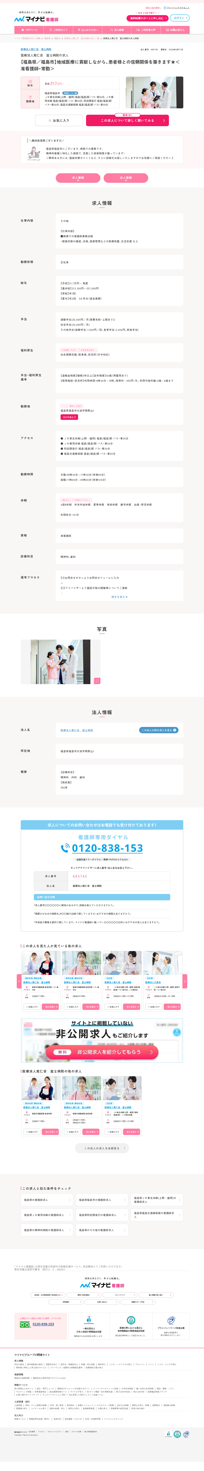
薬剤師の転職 (169, 1405)
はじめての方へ (89, 29)
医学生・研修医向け (69, 1364)
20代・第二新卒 (57, 1405)
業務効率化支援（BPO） (39, 1419)
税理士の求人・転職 (140, 1405)
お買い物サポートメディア (27, 1395)
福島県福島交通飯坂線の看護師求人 (154, 1215)
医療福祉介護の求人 (94, 1367)
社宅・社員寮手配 (93, 1419)
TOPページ (31, 29)
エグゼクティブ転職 (105, 1405)
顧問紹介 (156, 1405)
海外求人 (102, 1364)
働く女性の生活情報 (144, 1388)
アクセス (41, 1431)
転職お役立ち (177, 29)
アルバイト (140, 1364)
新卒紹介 (71, 1405)
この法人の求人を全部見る (102, 1148)
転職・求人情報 (88, 1364)
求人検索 (119, 29)
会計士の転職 (123, 1405)
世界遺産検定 (40, 1392)
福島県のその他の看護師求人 (96, 1230)
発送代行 (57, 1419)
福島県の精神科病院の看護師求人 (44, 1230)
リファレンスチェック (113, 1419)
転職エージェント (85, 1405)
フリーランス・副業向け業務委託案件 (66, 1367)
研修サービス (20, 1419)
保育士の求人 (74, 1408)
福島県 (47, 38)
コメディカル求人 (38, 1408)
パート (151, 1364)
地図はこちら (69, 93)
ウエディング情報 (23, 1392)
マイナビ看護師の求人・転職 (27, 38)
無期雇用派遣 (89, 1408)
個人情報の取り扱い (156, 1295)
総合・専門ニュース (45, 1388)
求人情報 (78, 177)
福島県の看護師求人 (36, 1200)
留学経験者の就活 (35, 1364)
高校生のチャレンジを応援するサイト (73, 1388)
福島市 (57, 38)
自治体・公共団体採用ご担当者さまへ (48, 1295)
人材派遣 (18, 1405)
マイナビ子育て (77, 1392)
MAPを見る (68, 417)
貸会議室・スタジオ (73, 1419)
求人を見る (50, 1006)
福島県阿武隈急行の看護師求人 (98, 1215)
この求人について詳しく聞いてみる (127, 119)
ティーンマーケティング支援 (105, 1388)
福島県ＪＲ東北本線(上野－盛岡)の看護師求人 (155, 1200)
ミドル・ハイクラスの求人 (120, 1364)
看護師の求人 (22, 1408)
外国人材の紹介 (138, 1408)
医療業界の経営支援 (119, 1408)
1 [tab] (155, 106)
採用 (66, 1431)
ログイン (179, 18)
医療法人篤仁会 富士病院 (36, 49)
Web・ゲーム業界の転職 (36, 1405)
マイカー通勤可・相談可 (72, 406)
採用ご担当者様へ (153, 8)
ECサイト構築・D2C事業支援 (100, 1392)
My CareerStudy (123, 1392)
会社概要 (32, 1431)
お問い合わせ (102, 1302)
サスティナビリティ (55, 1431)
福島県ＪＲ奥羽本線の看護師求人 (44, 1215)
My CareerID (138, 1392)
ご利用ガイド (60, 29)
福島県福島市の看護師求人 (95, 1200)
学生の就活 (19, 1364)
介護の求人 (102, 1408)
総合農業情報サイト (58, 1392)
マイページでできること (178, 8)
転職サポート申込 (138, 1302)
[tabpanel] (154, 98)
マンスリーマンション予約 (53, 1395)
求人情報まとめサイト (23, 1388)
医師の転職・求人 (57, 1408)
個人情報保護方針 (90, 1431)
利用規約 (66, 1302)
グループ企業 (76, 1431)
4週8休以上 (66, 500)
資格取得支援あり (88, 350)
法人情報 (126, 177)
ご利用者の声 (148, 29)
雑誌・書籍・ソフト (165, 1388)
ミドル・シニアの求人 (166, 1364)
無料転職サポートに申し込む (147, 18)
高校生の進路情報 (22, 1378)
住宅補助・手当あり (70, 350)
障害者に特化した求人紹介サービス (31, 1367)
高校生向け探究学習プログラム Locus (49, 1378)
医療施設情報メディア (157, 1392)
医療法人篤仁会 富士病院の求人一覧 (81, 38)
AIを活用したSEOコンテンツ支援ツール (86, 1395)
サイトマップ (120, 1295)
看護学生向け (51, 1364)
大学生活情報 (127, 1388)
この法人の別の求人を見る (157, 730)
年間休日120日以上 (82, 500)
